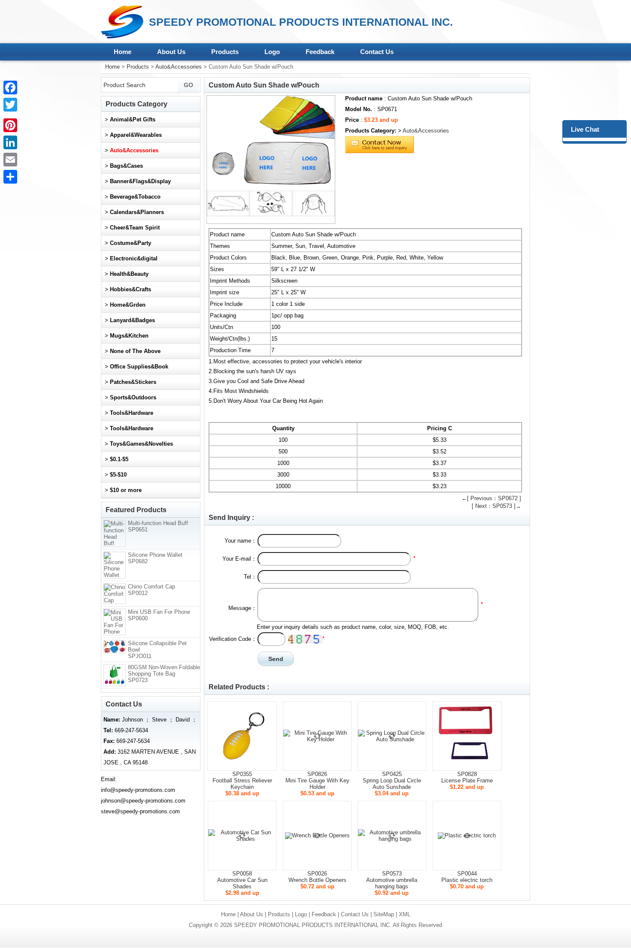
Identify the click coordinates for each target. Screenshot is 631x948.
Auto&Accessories (178, 66)
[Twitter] (10, 104)
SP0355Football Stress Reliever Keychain (242, 780)
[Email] (10, 159)
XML (404, 914)
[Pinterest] (10, 125)
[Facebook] (10, 87)
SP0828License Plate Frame (467, 777)
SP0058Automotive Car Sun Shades (242, 880)
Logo (272, 51)
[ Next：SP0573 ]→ (496, 506)
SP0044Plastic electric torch (466, 876)
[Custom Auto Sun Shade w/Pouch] (271, 159)
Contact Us (377, 51)
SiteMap (383, 914)
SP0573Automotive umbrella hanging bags (391, 880)
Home (122, 51)
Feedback (320, 51)
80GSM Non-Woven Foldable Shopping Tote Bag (164, 673)
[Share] (10, 176)
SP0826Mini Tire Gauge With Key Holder (317, 780)
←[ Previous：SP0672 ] (491, 498)
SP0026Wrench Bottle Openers (317, 876)
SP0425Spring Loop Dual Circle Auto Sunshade (392, 780)
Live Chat (585, 129)
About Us (171, 51)
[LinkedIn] (10, 142)
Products (225, 51)
